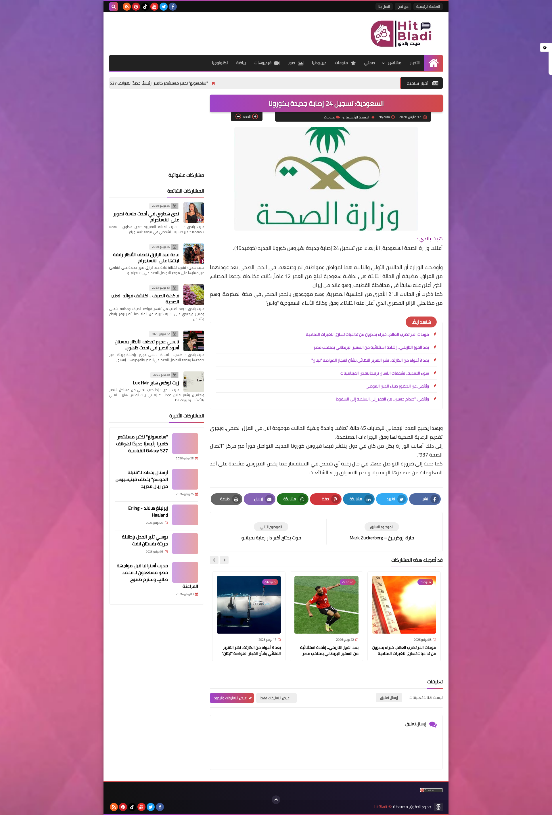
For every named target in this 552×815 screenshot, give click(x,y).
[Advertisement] (214, 31)
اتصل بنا (384, 6)
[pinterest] (136, 7)
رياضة (241, 62)
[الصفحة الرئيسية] (433, 63)
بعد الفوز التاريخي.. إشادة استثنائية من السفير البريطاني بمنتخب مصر (371, 347)
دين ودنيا (319, 62)
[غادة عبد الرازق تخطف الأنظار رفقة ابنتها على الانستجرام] (193, 253)
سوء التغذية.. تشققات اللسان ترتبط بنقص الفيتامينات (384, 373)
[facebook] (173, 7)
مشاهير (394, 62)
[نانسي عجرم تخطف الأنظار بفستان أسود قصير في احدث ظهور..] (193, 341)
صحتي (369, 62)
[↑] (276, 799)
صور (291, 62)
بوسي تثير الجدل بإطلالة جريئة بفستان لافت (145, 540)
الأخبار (415, 62)
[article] (271, 531)
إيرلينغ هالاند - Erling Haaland (148, 511)
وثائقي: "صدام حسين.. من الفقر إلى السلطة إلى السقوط (382, 399)
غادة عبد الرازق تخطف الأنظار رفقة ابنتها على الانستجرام (146, 257)
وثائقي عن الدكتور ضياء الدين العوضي (397, 386)
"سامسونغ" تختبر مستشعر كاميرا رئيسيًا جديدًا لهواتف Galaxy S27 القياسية (180, 83)
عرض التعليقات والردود (230, 698)
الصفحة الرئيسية (428, 6)
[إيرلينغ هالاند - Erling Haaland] (185, 515)
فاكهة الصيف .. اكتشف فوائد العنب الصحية (145, 298)
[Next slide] (214, 560)
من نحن (403, 6)
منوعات (341, 62)
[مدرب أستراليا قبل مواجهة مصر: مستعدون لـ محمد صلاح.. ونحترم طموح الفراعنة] (185, 572)
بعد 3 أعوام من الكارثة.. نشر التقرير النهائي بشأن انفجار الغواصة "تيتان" (370, 360)
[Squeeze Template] (438, 807)
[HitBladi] (401, 33)
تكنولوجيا (220, 62)
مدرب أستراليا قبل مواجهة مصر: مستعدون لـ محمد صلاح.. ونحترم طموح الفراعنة (157, 575)
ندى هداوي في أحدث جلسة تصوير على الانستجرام (146, 216)
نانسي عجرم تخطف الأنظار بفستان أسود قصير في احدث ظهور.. (147, 344)
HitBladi (380, 807)
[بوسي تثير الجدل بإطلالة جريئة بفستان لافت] (185, 543)
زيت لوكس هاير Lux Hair (156, 382)
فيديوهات (262, 62)
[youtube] (154, 7)
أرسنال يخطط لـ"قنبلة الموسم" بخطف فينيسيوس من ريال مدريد (142, 479)
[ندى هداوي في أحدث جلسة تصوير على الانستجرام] (193, 212)
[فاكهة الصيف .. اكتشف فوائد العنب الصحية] (193, 294)
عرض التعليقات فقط (275, 698)
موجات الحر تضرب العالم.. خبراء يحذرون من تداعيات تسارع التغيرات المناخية (367, 334)
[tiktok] (145, 7)
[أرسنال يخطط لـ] (185, 479)
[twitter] (164, 7)
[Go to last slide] (224, 560)
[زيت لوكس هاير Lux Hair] (193, 381)
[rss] (127, 7)
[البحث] (113, 6)
